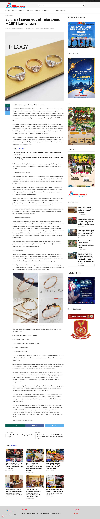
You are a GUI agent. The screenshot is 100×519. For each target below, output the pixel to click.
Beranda (8, 10)
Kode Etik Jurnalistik (45, 513)
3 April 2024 (81, 263)
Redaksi (23, 513)
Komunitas (22, 10)
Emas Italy (18, 420)
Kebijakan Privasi (56, 513)
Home (6, 15)
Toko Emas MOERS (27, 420)
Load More (81, 265)
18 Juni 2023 (29, 28)
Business (11, 15)
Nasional (63, 10)
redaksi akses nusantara (17, 28)
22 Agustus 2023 (82, 249)
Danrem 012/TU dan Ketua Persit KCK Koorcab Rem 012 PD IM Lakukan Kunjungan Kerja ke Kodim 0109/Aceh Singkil (86, 221)
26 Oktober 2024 (82, 226)
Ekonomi (46, 28)
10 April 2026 (81, 237)
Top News (56, 10)
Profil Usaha (51, 28)
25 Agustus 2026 (30, 498)
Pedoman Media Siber (32, 513)
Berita (8, 460)
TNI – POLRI (30, 10)
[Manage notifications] (3, 516)
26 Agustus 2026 (50, 470)
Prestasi (37, 10)
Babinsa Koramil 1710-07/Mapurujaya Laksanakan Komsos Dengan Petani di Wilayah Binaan (86, 244)
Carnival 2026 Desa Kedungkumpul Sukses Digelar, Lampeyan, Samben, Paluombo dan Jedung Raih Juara (33, 493)
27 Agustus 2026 (9, 470)
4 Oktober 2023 (82, 214)
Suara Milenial (46, 10)
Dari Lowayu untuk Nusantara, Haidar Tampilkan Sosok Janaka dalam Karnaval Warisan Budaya (34, 466)
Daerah (14, 10)
